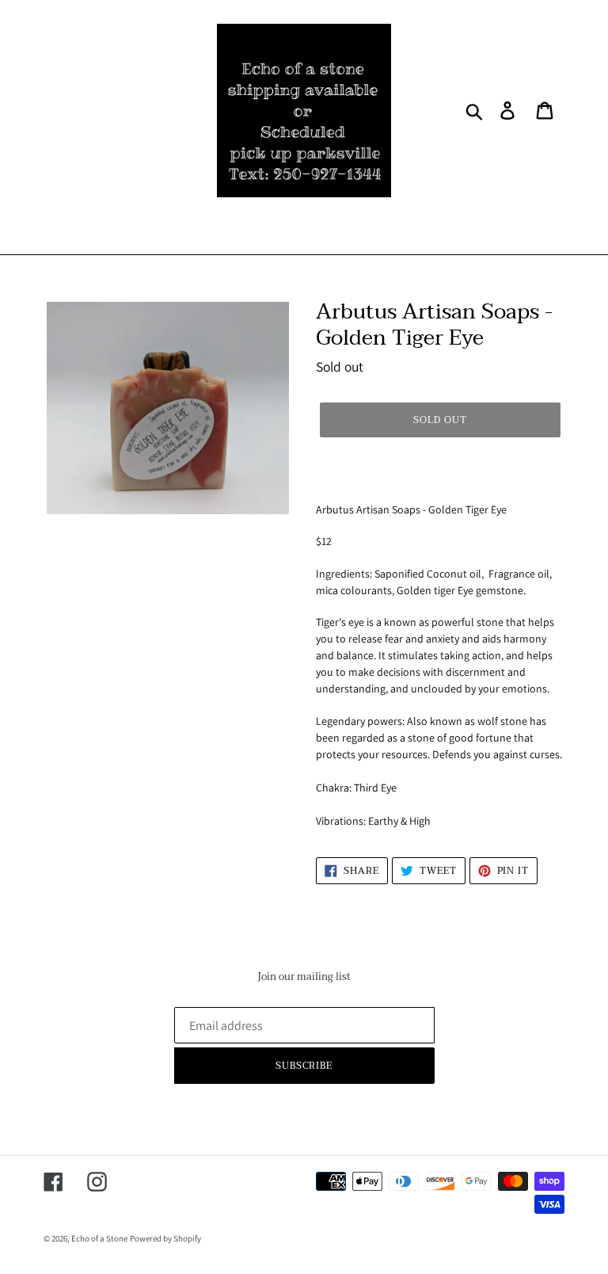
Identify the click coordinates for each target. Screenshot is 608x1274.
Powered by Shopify (165, 1238)
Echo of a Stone (99, 1238)
